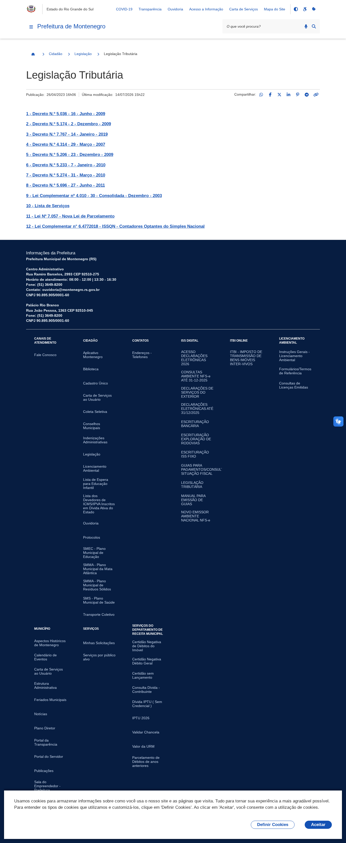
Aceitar (318, 824)
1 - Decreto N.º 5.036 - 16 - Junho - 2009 (65, 113)
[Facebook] (270, 95)
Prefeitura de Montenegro (71, 26)
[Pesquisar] (314, 26)
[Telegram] (307, 95)
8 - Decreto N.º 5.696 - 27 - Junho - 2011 (65, 185)
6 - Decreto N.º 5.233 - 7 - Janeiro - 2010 (65, 165)
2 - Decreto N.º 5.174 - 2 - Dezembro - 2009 (68, 123)
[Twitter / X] (279, 95)
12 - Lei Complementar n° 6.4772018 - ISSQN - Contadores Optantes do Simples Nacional (115, 226)
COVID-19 (124, 9)
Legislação (83, 54)
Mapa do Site (274, 9)
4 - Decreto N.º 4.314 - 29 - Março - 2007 (65, 144)
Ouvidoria (175, 9)
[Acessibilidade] (305, 9)
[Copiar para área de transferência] (316, 95)
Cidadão (55, 54)
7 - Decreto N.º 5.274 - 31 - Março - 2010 (65, 175)
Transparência (150, 9)
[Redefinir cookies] (314, 9)
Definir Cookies (272, 824)
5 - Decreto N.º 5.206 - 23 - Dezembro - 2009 (69, 154)
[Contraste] (296, 9)
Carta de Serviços (243, 9)
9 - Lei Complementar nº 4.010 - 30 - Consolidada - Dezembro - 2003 (94, 195)
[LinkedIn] (288, 95)
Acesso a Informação (206, 9)
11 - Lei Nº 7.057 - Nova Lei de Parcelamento (70, 216)
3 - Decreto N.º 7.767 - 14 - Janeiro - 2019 (67, 134)
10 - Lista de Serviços (47, 205)
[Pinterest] (298, 95)
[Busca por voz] (306, 26)
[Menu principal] (31, 27)
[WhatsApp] (261, 95)
